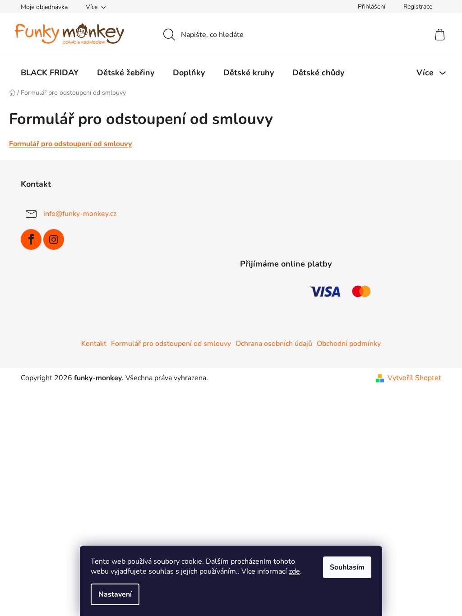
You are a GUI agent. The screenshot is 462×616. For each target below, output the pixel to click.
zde (294, 571)
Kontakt (93, 344)
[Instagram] (53, 239)
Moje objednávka (44, 7)
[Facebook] (31, 239)
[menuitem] (50, 72)
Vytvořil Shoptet (414, 378)
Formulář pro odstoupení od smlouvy (171, 344)
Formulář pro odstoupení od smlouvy (70, 144)
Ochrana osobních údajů (274, 344)
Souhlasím (347, 567)
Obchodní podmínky (349, 344)
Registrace (417, 6)
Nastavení (115, 594)
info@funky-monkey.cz (79, 214)
